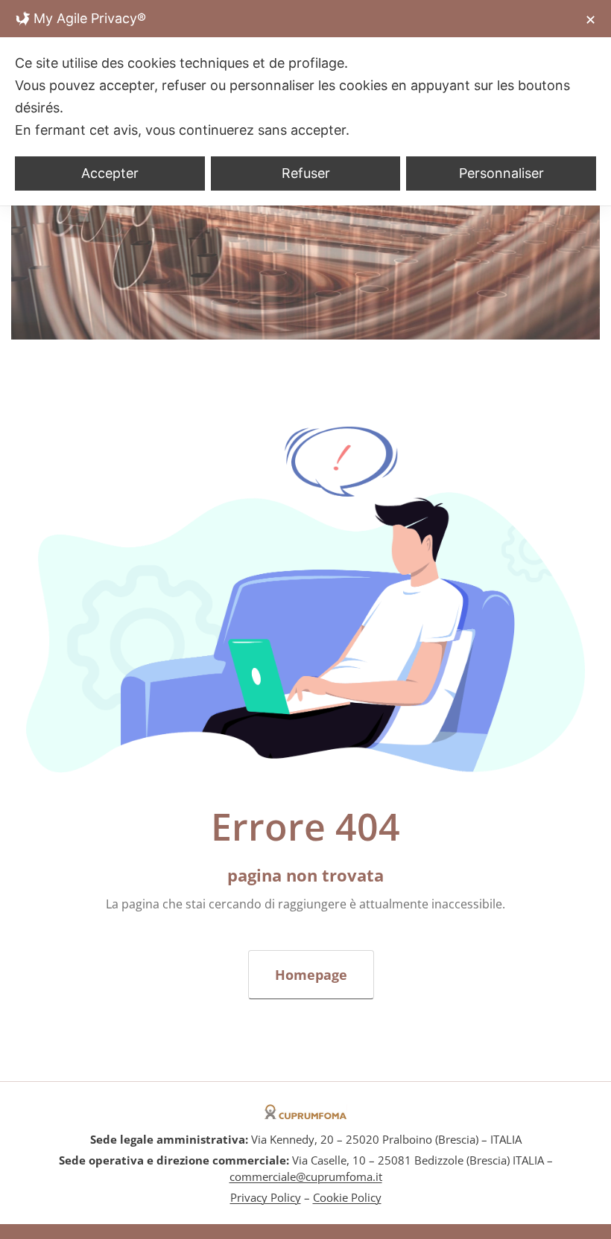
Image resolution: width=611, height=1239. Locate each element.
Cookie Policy (347, 1197)
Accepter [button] (110, 173)
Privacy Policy (265, 1197)
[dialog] (305, 103)
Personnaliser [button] (501, 173)
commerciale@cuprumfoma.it (305, 1176)
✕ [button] (590, 20)
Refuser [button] (306, 173)
